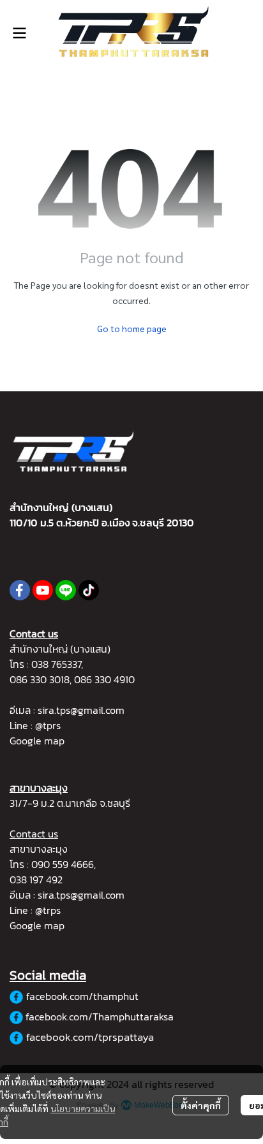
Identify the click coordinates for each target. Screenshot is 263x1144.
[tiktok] (89, 590)
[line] (66, 590)
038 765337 (56, 664)
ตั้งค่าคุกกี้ (201, 1105)
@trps (48, 910)
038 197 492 (36, 879)
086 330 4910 (104, 679)
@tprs (48, 725)
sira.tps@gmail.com (81, 710)
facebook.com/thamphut (82, 996)
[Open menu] (19, 33)
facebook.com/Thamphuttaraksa (100, 1016)
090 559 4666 (62, 864)
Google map (37, 740)
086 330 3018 (40, 679)
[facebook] (20, 590)
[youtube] (43, 590)
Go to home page (132, 328)
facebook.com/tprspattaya (90, 1037)
